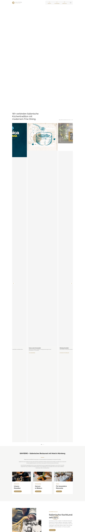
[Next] (71, 283)
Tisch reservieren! (32, 352)
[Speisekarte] (49, 2)
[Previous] (14, 283)
